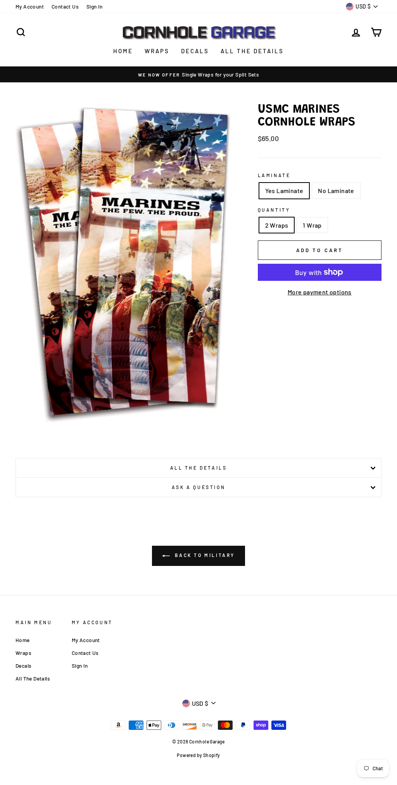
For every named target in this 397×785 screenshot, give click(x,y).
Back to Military (204, 555)
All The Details (252, 50)
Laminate (274, 175)
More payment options (320, 292)
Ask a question (198, 487)
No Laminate (336, 190)
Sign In (94, 6)
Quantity (274, 209)
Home (123, 50)
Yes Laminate (284, 190)
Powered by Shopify (198, 755)
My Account (30, 6)
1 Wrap (312, 225)
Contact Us (65, 6)
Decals (195, 50)
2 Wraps (276, 225)
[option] (198, 74)
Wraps (157, 50)
